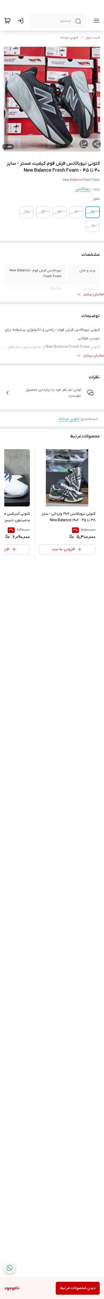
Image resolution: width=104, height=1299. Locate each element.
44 (43, 212)
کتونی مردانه (69, 37)
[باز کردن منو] (95, 20)
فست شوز (93, 37)
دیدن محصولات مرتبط (77, 1288)
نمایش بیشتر (93, 294)
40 (93, 212)
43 (60, 212)
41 (93, 226)
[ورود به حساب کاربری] (21, 20)
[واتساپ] (9, 1267)
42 (76, 212)
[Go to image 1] (9, 146)
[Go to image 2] (4, 146)
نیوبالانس (82, 189)
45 (27, 212)
